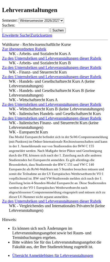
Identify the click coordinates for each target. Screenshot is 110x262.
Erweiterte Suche (16, 35)
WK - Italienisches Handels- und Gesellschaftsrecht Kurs (55, 113)
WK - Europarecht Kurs (58, 164)
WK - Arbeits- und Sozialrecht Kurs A (40, 53)
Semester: (10, 20)
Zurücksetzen (41, 35)
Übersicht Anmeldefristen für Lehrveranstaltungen (52, 255)
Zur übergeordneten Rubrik (24, 49)
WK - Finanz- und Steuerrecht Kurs (38, 72)
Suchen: (8, 25)
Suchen (58, 30)
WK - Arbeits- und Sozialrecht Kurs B (40, 63)
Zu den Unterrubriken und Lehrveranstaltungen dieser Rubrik (51, 58)
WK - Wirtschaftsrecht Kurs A (33, 100)
